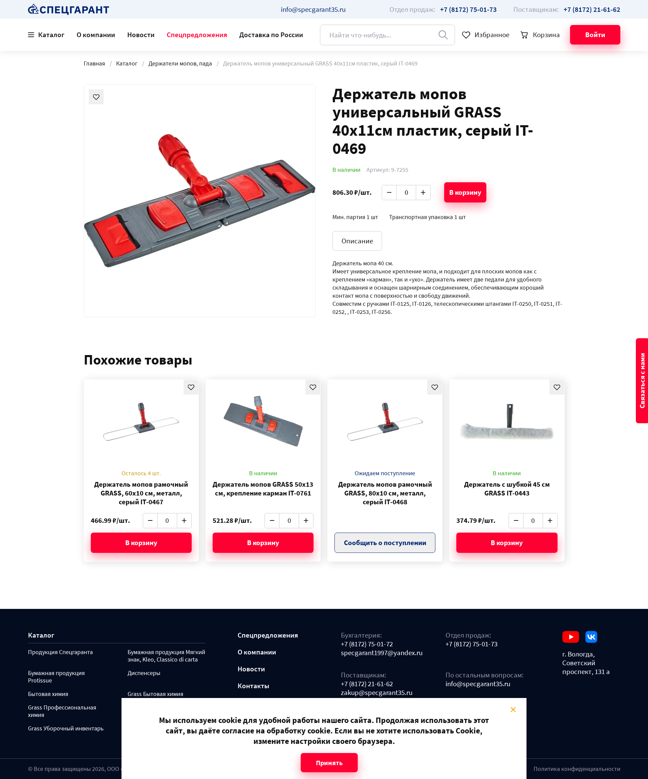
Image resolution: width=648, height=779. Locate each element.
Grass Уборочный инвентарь (66, 728)
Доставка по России (271, 34)
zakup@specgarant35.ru (376, 692)
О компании (96, 34)
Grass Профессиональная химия (62, 711)
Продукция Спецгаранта (60, 652)
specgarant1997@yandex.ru (382, 652)
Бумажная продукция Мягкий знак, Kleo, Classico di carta (166, 655)
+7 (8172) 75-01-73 (471, 644)
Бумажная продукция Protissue (56, 676)
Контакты (253, 685)
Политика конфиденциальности (577, 769)
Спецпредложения (197, 34)
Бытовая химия (48, 694)
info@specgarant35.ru (313, 9)
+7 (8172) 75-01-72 (367, 644)
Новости (141, 34)
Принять (329, 762)
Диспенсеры (144, 673)
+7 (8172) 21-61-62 (367, 683)
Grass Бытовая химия (155, 694)
